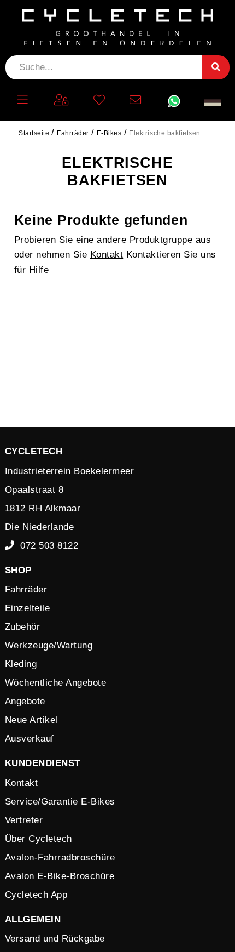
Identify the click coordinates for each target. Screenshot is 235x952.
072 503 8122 (46, 545)
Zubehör (22, 627)
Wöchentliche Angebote (56, 682)
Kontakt (107, 254)
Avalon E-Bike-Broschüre (60, 876)
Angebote (25, 701)
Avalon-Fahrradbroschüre (60, 857)
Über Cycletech (38, 839)
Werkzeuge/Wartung (49, 645)
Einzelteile (27, 608)
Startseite (34, 133)
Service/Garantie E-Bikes (60, 801)
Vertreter (24, 820)
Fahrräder (26, 589)
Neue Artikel (31, 720)
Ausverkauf (29, 738)
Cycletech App (36, 895)
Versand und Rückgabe (55, 938)
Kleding (21, 664)
